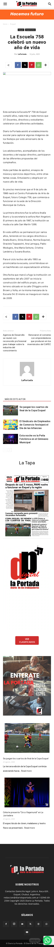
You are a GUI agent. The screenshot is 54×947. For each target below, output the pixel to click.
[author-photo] (27, 376)
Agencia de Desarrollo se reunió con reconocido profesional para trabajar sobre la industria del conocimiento (14, 343)
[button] (5, 4)
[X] (25, 65)
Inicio (5, 24)
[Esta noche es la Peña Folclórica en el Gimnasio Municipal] (10, 439)
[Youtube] (27, 932)
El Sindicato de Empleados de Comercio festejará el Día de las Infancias (35, 425)
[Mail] (22, 924)
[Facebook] (18, 65)
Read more (26, 771)
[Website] (38, 924)
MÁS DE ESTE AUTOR (15, 399)
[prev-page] (5, 450)
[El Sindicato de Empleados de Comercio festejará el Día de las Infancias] (10, 425)
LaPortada (22, 54)
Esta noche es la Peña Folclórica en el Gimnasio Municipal (34, 439)
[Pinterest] (32, 65)
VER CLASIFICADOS (27, 640)
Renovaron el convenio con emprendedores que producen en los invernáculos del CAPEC (39, 340)
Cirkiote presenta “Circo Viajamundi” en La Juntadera (23, 814)
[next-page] (10, 450)
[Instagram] (14, 924)
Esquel (13, 24)
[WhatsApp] (39, 65)
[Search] (50, 4)
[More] (45, 65)
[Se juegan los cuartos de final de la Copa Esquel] (10, 410)
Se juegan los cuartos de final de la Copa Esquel (25, 758)
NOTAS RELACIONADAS (16, 395)
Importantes (30, 30)
